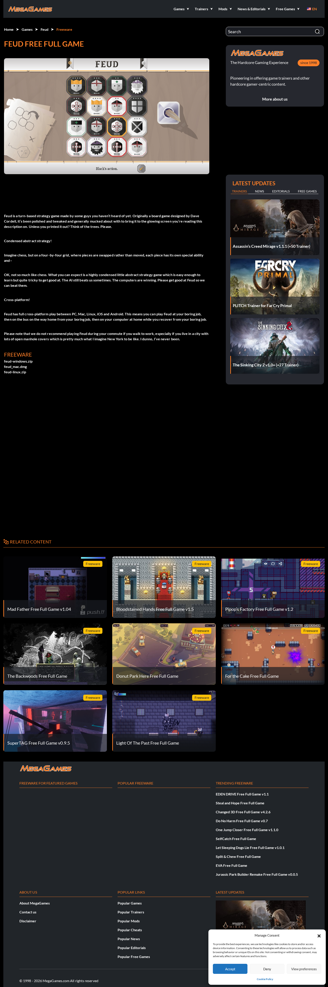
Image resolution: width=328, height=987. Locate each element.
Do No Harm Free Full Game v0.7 (242, 821)
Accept (230, 969)
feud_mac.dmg (15, 366)
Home (9, 29)
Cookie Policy (265, 979)
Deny (267, 969)
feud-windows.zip (18, 361)
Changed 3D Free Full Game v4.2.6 (243, 812)
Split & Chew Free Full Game (238, 856)
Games (27, 29)
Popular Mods (129, 921)
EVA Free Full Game (231, 865)
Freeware (64, 29)
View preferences (304, 969)
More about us (275, 99)
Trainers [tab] (239, 191)
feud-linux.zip (15, 372)
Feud (44, 29)
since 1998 (308, 62)
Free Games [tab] (307, 191)
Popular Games (130, 903)
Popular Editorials (132, 948)
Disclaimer (27, 921)
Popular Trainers (131, 912)
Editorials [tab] (281, 191)
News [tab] (259, 191)
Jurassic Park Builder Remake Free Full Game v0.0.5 (257, 874)
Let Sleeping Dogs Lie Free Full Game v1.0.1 (250, 847)
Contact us (27, 912)
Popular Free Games (134, 956)
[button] (319, 935)
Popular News (129, 939)
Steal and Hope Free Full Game (240, 803)
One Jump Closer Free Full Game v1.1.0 (247, 830)
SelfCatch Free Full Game (236, 838)
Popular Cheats (130, 930)
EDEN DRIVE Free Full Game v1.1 (242, 794)
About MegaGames (34, 903)
